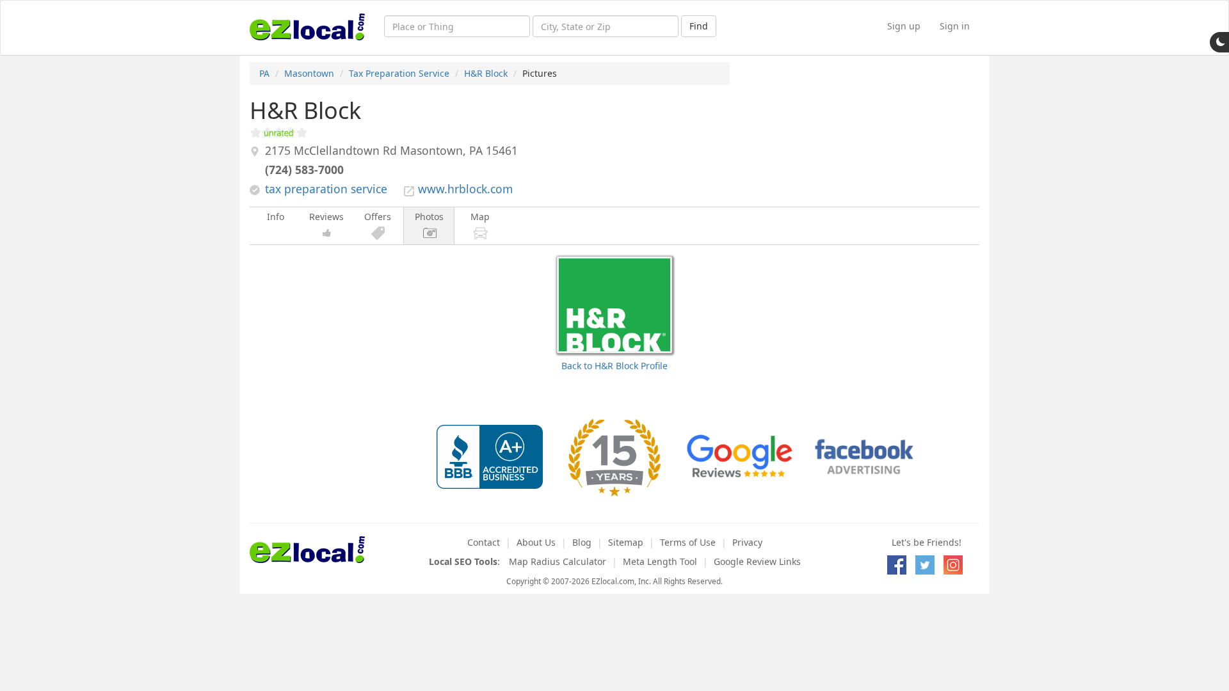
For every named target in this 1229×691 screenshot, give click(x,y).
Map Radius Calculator (557, 561)
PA (264, 73)
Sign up (903, 26)
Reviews (326, 216)
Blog (581, 542)
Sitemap (625, 542)
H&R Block (486, 73)
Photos (429, 216)
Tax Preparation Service (399, 73)
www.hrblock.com (465, 188)
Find (698, 26)
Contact (483, 542)
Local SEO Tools (463, 561)
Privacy (747, 542)
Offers (377, 216)
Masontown (309, 73)
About (536, 542)
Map (480, 216)
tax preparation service (326, 188)
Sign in (955, 26)
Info (275, 216)
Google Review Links (757, 561)
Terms (688, 542)
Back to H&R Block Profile (614, 366)
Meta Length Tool (660, 561)
